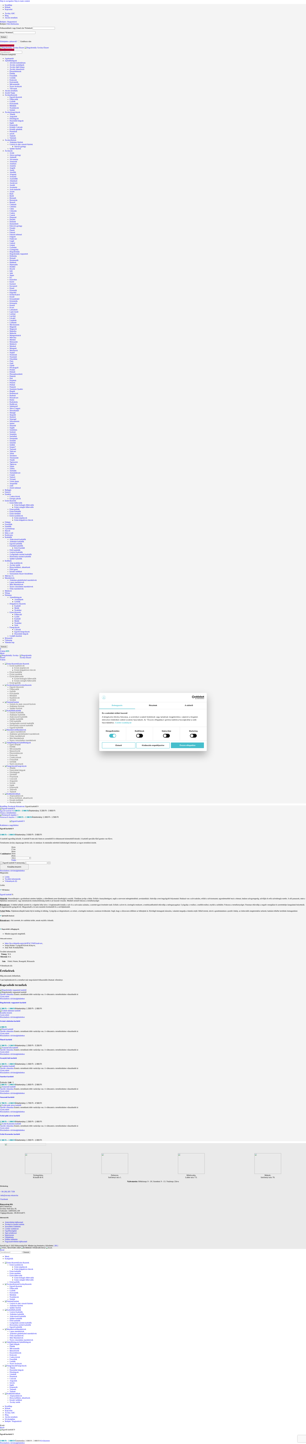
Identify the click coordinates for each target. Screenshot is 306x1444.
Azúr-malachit (15, 189)
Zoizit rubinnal (15, 488)
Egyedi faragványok (22, 632)
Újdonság (8, 640)
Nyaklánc (18, 610)
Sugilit (12, 428)
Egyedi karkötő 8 (6, 811)
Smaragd (13, 419)
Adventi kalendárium (17, 63)
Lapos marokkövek (17, 582)
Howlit (12, 269)
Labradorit (13, 310)
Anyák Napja (10, 93)
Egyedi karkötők (16, 544)
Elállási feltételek (11, 1239)
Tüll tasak (13, 89)
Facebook (4, 1199)
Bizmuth (13, 198)
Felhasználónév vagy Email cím (16, 28)
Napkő (12, 353)
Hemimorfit (14, 260)
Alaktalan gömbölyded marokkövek (23, 580)
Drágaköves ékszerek (18, 604)
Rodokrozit (14, 393)
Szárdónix (13, 430)
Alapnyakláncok (16, 796)
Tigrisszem (14, 462)
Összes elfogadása (187, 745)
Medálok (13, 106)
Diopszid (13, 217)
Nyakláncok (14, 108)
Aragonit (13, 174)
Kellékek (8, 561)
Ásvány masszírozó (17, 69)
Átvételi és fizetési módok (14, 1224)
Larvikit (13, 316)
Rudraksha (14, 402)
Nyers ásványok (16, 86)
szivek (12, 134)
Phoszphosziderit (16, 374)
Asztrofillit (14, 179)
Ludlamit (13, 323)
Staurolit (13, 426)
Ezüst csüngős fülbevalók (24, 507)
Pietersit (13, 376)
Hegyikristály (15, 252)
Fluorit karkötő (6, 1040)
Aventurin (13, 187)
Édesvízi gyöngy (16, 226)
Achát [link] (2, 911)
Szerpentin (14, 438)
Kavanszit (13, 286)
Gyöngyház (14, 250)
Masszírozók (15, 751)
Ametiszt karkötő (7, 1077)
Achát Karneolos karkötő (10, 1134)
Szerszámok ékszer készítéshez (21, 574)
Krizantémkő (14, 299)
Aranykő (13, 177)
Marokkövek (9, 578)
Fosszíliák (13, 76)
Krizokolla (14, 301)
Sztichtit (13, 443)
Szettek (12, 110)
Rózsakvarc (14, 398)
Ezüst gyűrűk (15, 509)
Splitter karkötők (16, 559)
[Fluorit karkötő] (6, 1029)
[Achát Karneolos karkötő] (10, 1124)
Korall (12, 297)
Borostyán (13, 200)
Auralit (12, 185)
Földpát (8, 522)
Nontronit (13, 355)
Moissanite (14, 342)
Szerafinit (13, 436)
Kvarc (12, 307)
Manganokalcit (15, 335)
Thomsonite (14, 458)
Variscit (12, 477)
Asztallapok (18, 599)
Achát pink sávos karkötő (10, 1116)
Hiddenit (13, 262)
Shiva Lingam (15, 408)
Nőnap (7, 593)
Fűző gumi (14, 569)
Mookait (13, 346)
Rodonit (13, 396)
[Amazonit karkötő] (8, 1087)
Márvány (13, 338)
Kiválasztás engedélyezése (153, 745)
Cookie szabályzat (12, 1229)
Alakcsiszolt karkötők (18, 539)
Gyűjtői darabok (16, 636)
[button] (6, 1013)
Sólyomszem (14, 421)
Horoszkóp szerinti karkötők (20, 557)
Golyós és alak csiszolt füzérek (21, 144)
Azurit (12, 192)
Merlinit (13, 340)
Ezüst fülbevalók (16, 503)
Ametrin (13, 166)
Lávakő (12, 318)
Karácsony (9, 535)
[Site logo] (12, 48)
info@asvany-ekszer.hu (9, 1195)
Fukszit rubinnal (16, 235)
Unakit (12, 475)
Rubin (12, 400)
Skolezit (13, 417)
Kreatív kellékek (16, 572)
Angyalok (13, 116)
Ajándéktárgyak (11, 61)
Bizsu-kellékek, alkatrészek (20, 567)
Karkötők (8, 537)
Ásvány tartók (15, 565)
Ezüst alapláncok (20, 518)
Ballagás (8, 490)
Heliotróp (13, 256)
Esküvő (8, 492)
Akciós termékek (11, 91)
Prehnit (12, 385)
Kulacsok (13, 80)
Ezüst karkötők (15, 511)
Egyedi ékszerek (16, 97)
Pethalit (12, 372)
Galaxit (12, 243)
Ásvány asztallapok (17, 65)
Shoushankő (14, 411)
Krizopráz (13, 303)
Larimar (13, 314)
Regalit (12, 391)
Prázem (12, 383)
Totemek (13, 138)
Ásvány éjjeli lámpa (17, 67)
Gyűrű (16, 617)
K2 (11, 277)
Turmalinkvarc (15, 473)
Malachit (13, 333)
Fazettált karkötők (16, 546)
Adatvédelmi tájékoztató (14, 1222)
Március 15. (9, 576)
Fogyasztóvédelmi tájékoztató (16, 1242)
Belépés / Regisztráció (13, 1421)
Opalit (12, 365)
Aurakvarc (14, 183)
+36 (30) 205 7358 (7, 1192)
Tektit (12, 453)
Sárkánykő (14, 406)
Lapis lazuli (14, 312)
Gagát (12, 241)
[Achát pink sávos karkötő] (10, 1105)
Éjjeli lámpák (15, 745)
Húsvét (7, 531)
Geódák (13, 78)
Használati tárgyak (17, 121)
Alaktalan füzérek (16, 142)
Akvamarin (14, 159)
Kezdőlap (4, 806)
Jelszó (6, 32)
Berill (12, 196)
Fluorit (12, 230)
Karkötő (17, 606)
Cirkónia (13, 207)
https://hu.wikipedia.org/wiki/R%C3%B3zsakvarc (23, 943)
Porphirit (13, 380)
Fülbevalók (14, 99)
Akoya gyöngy (15, 155)
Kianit (12, 288)
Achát (12, 153)
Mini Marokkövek (16, 584)
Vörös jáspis (14, 481)
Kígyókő (13, 292)
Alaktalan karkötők (17, 541)
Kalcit (12, 282)
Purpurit (13, 387)
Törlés (13, 860)
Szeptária (13, 434)
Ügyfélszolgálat (11, 1231)
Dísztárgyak (14, 119)
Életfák (12, 74)
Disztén (12, 219)
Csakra (12, 213)
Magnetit (13, 327)
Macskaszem (14, 325)
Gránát (12, 245)
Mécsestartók (14, 84)
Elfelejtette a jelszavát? (8, 41)
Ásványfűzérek (10, 140)
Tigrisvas (13, 464)
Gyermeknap (10, 529)
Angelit (12, 168)
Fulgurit (13, 237)
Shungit (12, 413)
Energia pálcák (15, 499)
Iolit (11, 271)
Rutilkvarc (13, 404)
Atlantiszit (13, 181)
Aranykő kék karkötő (8, 1058)
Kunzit (12, 305)
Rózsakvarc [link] (5, 905)
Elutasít (118, 745)
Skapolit (13, 415)
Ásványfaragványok (12, 112)
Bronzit (12, 202)
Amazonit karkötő (7, 1097)
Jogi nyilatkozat (11, 1233)
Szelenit (13, 432)
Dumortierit (14, 224)
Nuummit (13, 357)
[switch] (139, 736)
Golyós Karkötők (16, 552)
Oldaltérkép (9, 1237)
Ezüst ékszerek (10, 501)
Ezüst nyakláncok (16, 516)
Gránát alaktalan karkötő (10, 1021)
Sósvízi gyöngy (20, 146)
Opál (11, 363)
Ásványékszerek (11, 95)
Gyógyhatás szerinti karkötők (21, 554)
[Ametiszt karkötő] (7, 1066)
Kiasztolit (13, 290)
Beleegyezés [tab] (117, 705)
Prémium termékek (7, 45)
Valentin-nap (9, 642)
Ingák (12, 123)
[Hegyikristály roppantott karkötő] (13, 990)
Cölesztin (13, 211)
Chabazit (13, 204)
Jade (11, 273)
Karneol (13, 284)
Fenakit (12, 228)
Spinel (12, 423)
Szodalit (13, 441)
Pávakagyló (14, 368)
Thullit (12, 460)
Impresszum (9, 1235)
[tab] (7, 877)
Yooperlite (13, 484)
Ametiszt (13, 164)
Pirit (11, 378)
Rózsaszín (8, 638)
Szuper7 (13, 447)
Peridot (12, 370)
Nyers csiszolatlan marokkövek (21, 587)
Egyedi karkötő (6, 894)
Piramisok (13, 131)
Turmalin (13, 471)
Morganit (13, 348)
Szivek (12, 783)
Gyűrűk (12, 101)
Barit (11, 194)
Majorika (13, 331)
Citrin (12, 209)
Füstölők (8, 526)
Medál (16, 608)
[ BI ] (56, 1246)
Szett (16, 625)
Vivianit (13, 479)
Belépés (4, 37)
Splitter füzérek (15, 149)
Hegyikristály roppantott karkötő (13, 1003)
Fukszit (12, 232)
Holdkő (12, 267)
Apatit (12, 170)
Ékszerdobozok (15, 71)
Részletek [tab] (153, 705)
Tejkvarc (13, 451)
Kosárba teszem (14, 867)
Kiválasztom (45, 1441)
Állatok (12, 114)
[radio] (21, 847)
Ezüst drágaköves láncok (23, 520)
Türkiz (12, 468)
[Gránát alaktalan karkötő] (10, 1011)
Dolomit (13, 222)
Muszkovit (14, 350)
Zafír (11, 486)
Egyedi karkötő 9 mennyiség (14, 863)
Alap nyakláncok (16, 563)
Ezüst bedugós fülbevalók (24, 505)
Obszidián (13, 359)
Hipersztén (14, 265)
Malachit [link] (3, 899)
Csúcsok (17, 630)
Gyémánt (13, 247)
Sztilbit (12, 445)
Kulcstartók (14, 82)
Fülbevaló (18, 614)
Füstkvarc (13, 239)
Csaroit (12, 215)
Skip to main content (22, 1)
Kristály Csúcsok (16, 127)
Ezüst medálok (15, 514)
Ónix (11, 361)
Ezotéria (8, 494)
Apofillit (13, 172)
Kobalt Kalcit (15, 295)
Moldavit (13, 344)
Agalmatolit (9, 58)
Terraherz (13, 456)
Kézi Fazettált (19, 548)
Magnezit (13, 329)
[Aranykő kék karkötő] (9, 1048)
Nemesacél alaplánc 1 (8, 817)
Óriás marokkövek (17, 589)
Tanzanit (13, 449)
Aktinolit (13, 157)
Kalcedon (13, 280)
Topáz (12, 466)
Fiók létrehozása (12, 24)
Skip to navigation (7, 1)
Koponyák (14, 125)
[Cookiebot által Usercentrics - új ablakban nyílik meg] (193, 697)
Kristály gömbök (16, 129)
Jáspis (12, 275)
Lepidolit (13, 320)
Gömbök (13, 775)
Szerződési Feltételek (13, 1227)
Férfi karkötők (15, 550)
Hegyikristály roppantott (19, 254)
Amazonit (13, 162)
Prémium (8, 595)
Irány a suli (9, 533)
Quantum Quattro (16, 389)
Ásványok (9, 151)
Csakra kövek (15, 496)
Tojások (13, 136)
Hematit (13, 258)
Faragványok (14, 627)
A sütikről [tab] (189, 705)
